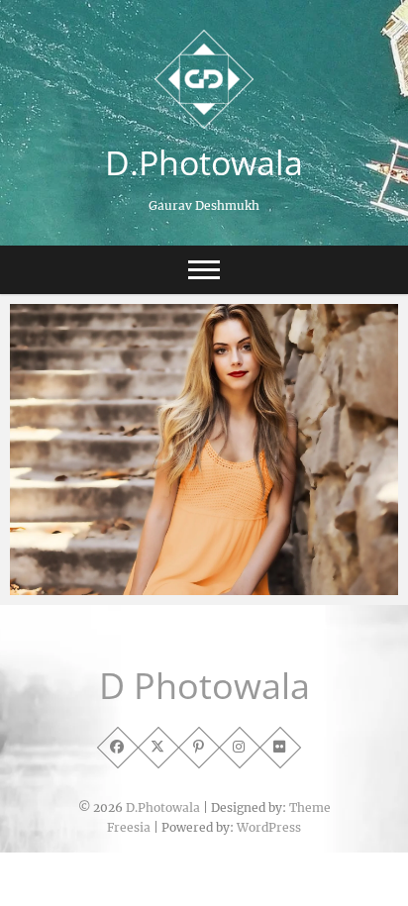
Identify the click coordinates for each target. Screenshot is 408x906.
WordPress (269, 827)
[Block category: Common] (204, 449)
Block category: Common (118, 585)
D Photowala (204, 686)
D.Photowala (204, 162)
